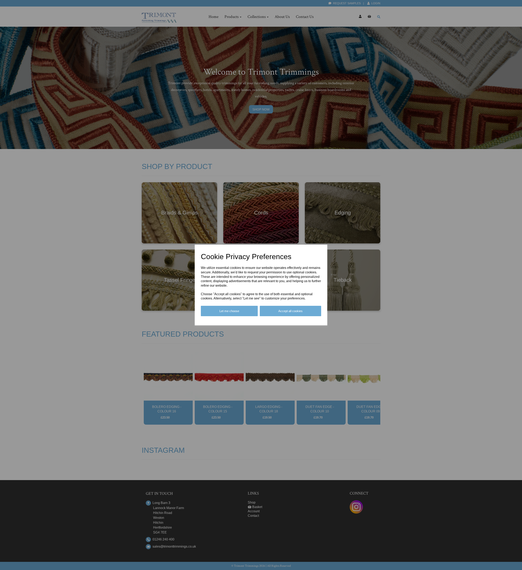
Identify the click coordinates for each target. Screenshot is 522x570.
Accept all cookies (290, 311)
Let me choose (229, 311)
